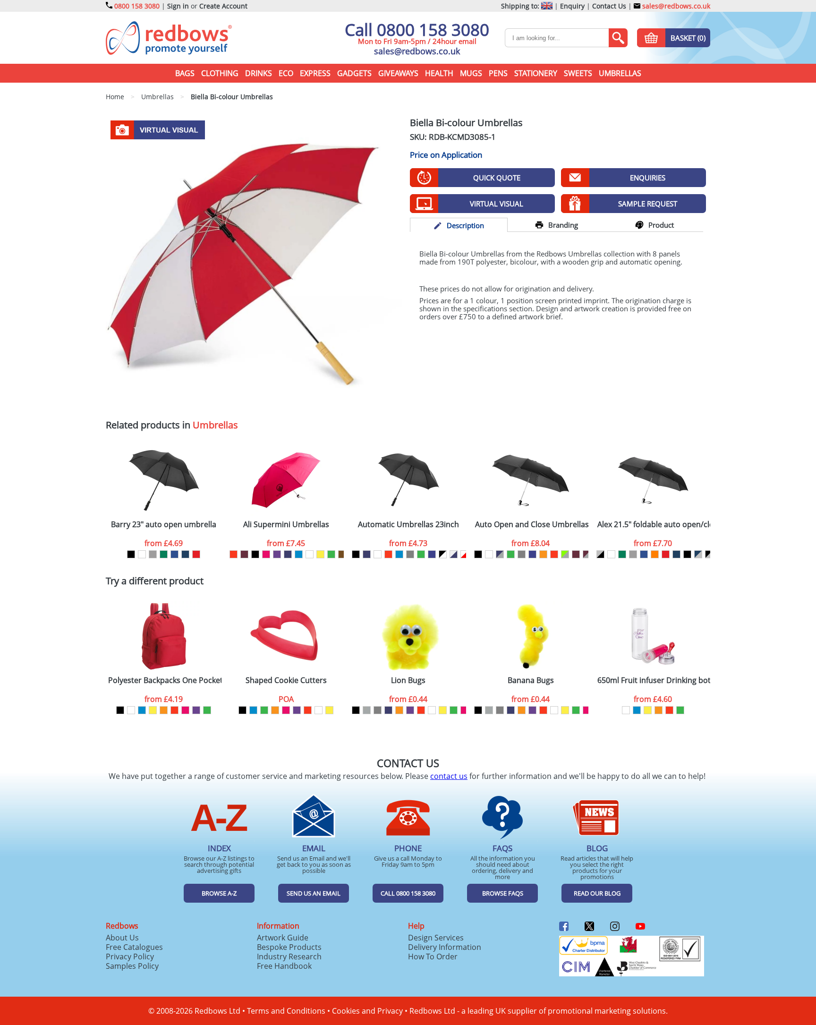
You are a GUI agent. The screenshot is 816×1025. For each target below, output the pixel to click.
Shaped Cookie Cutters (286, 680)
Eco (286, 73)
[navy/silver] (500, 554)
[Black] (131, 554)
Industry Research (289, 956)
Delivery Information (444, 947)
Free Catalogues (134, 947)
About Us (122, 937)
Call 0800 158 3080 (417, 29)
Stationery (535, 73)
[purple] (277, 554)
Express (315, 73)
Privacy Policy (130, 956)
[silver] (367, 710)
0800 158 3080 (137, 5)
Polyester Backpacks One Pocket (164, 680)
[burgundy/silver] (587, 554)
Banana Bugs (531, 680)
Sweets (578, 73)
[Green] (164, 554)
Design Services (436, 937)
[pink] (266, 554)
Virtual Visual (496, 203)
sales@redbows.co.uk (675, 5)
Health (439, 73)
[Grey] (153, 554)
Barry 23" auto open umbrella (163, 525)
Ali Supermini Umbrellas (286, 525)
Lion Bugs (408, 680)
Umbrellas (620, 73)
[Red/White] (464, 554)
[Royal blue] (174, 554)
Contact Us (609, 5)
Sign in (178, 5)
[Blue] (299, 554)
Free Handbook (284, 966)
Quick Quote (496, 177)
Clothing (219, 73)
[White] (142, 554)
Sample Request (647, 203)
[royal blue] (432, 554)
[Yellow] (320, 554)
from (163, 543)
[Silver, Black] (600, 554)
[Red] (196, 554)
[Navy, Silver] (698, 554)
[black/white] (443, 554)
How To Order (433, 956)
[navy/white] (454, 554)
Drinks (258, 73)
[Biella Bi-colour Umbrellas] (254, 264)
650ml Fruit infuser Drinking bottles (654, 680)
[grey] (410, 554)
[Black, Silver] (709, 554)
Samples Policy (132, 966)
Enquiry (572, 5)
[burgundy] (244, 554)
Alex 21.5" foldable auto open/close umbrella (654, 525)
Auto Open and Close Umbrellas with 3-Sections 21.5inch (531, 525)
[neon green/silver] (565, 554)
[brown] (342, 554)
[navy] (288, 554)
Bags (185, 73)
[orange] (543, 554)
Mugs (471, 73)
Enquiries (647, 177)
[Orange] (655, 554)
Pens (498, 73)
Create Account (223, 5)
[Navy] (185, 554)
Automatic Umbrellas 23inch (408, 525)
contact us (449, 776)
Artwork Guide (282, 937)
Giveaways (398, 73)
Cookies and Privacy (367, 1011)
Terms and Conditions (286, 1011)
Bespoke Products (289, 947)
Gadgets (354, 73)
